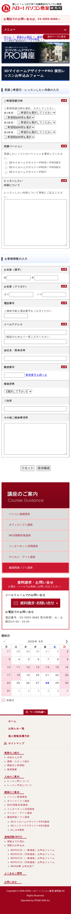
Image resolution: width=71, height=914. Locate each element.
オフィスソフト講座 (21, 524)
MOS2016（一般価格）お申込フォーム (33, 850)
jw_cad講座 (17, 830)
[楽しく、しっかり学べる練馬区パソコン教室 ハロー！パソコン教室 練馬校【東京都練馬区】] (32, 8)
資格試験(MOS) (13, 836)
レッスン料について (18, 781)
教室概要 (12, 769)
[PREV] (5, 641)
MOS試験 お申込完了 (22, 866)
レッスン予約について (19, 785)
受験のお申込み (16, 845)
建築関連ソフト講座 (21, 567)
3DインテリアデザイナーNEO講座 (30, 825)
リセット (27, 468)
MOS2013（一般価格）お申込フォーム (33, 858)
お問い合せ (11, 882)
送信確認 (43, 468)
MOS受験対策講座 (20, 535)
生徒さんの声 (14, 757)
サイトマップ (16, 743)
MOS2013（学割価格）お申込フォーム (33, 862)
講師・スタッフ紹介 (18, 761)
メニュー (10, 29)
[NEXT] (65, 641)
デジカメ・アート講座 (22, 556)
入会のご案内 (12, 776)
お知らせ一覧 (16, 728)
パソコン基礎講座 (19, 513)
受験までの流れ (16, 841)
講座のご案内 (24, 36)
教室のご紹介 (12, 752)
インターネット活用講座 (23, 546)
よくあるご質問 (13, 873)
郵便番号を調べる (36, 375)
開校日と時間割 (16, 765)
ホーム (7, 36)
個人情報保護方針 (19, 736)
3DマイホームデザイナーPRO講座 (36, 37)
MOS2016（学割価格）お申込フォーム (33, 854)
